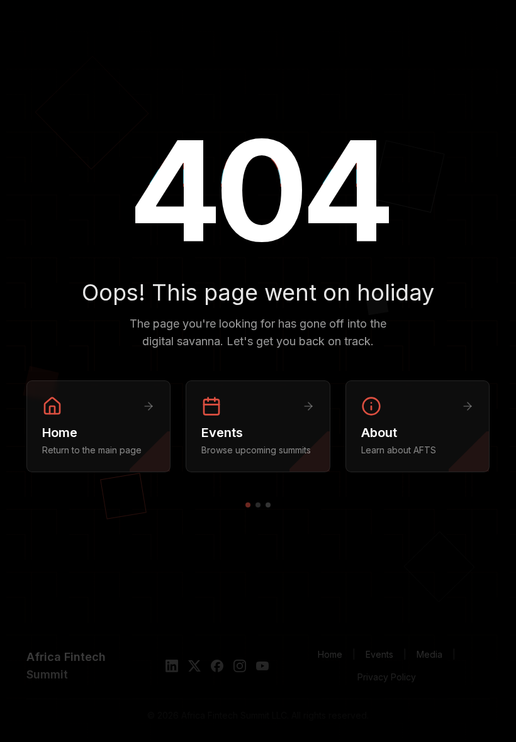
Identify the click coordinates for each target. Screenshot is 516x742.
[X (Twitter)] (194, 666)
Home (330, 654)
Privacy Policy (386, 677)
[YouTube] (262, 666)
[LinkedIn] (171, 666)
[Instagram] (239, 666)
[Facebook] (217, 666)
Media (429, 654)
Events (379, 654)
